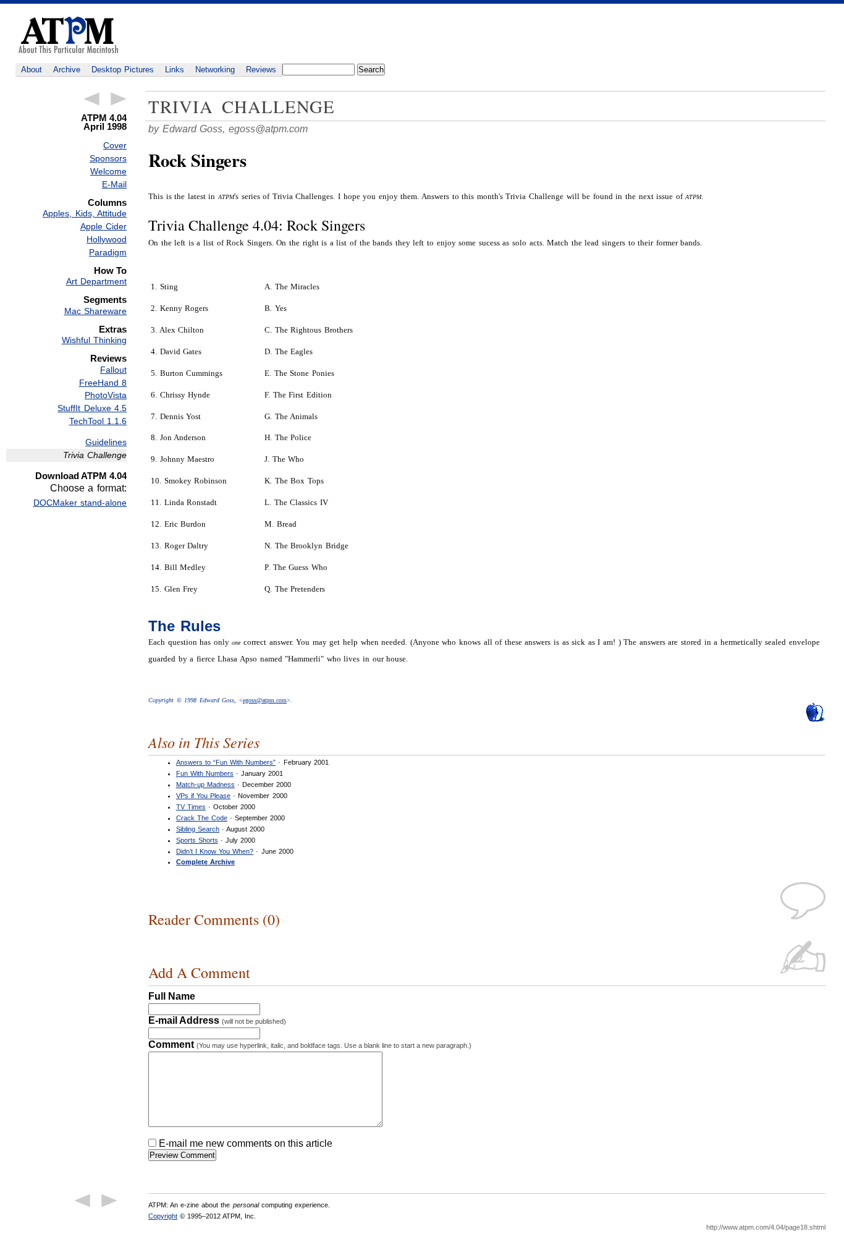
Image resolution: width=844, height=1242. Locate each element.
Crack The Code (201, 818)
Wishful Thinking (94, 340)
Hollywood (107, 239)
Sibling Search (197, 829)
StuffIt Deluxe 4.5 (92, 408)
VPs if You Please (203, 795)
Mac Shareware (95, 311)
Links (174, 69)
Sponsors (108, 158)
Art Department (96, 281)
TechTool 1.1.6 (98, 421)
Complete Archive (205, 862)
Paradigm (108, 252)
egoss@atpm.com (268, 129)
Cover (115, 145)
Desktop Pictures (122, 69)
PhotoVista (106, 395)
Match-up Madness (205, 784)
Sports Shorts (197, 840)
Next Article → (119, 99)
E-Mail (114, 184)
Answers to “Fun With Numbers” (226, 762)
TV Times (191, 806)
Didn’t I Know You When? (214, 851)
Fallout (113, 370)
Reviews (261, 69)
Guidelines (106, 442)
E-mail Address (217, 1020)
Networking (215, 69)
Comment (309, 1044)
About (31, 69)
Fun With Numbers (205, 773)
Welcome (108, 171)
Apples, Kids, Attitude (85, 213)
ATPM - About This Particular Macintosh (68, 35)
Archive (66, 69)
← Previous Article (91, 99)
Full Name (171, 996)
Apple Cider (103, 226)
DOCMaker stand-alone (80, 503)
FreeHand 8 (103, 383)
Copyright (162, 1216)
